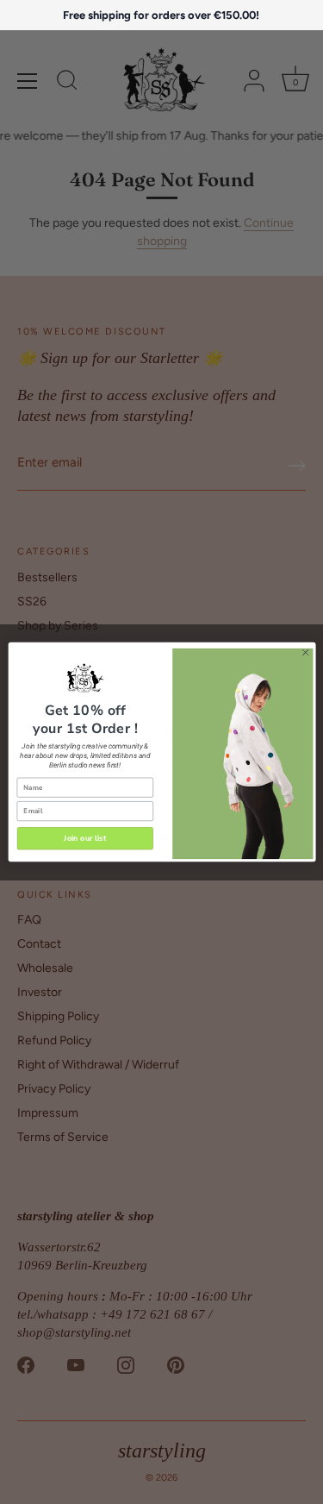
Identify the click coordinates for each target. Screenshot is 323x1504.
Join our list (85, 838)
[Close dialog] (305, 653)
